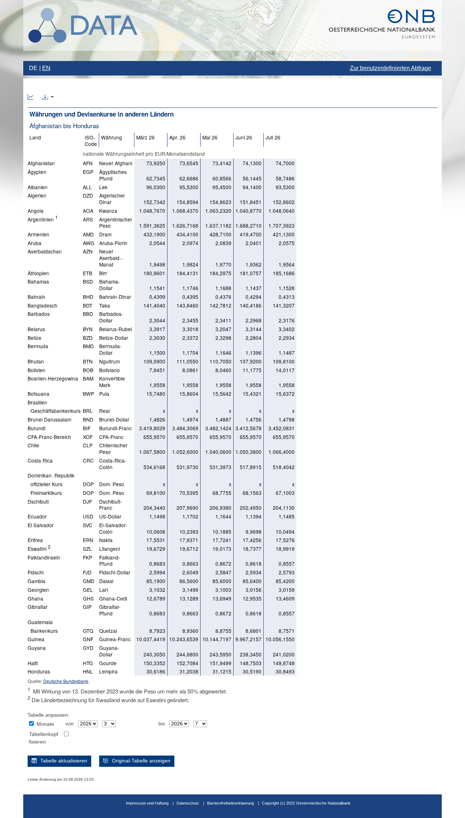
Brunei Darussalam (49, 419)
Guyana (37, 647)
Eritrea (35, 540)
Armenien (38, 234)
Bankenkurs (43, 630)
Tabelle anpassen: (48, 715)
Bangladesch (42, 305)
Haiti (33, 663)
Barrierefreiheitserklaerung (230, 803)
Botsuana (38, 393)
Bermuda (38, 346)
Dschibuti (38, 501)
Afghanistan (41, 163)
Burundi (36, 428)
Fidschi (36, 572)
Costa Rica (40, 460)
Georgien (38, 589)
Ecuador (37, 516)
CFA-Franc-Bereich (49, 436)
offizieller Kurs (45, 484)
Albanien (38, 187)
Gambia (36, 581)
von (69, 724)
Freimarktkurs (45, 492)
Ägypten (37, 171)
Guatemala (40, 622)
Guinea (36, 639)
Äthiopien (38, 273)
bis (161, 724)
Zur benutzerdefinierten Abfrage (390, 68)
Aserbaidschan (45, 251)
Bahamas (38, 281)
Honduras (39, 671)
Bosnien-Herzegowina (53, 378)
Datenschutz (188, 803)
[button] (48, 97)
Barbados (39, 313)
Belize (34, 337)
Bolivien (36, 370)
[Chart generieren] (30, 97)
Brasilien (37, 402)
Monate (45, 724)
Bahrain (36, 296)
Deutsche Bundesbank (65, 681)
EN (46, 68)
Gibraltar (38, 606)
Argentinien (43, 219)
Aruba (34, 243)
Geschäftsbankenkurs (54, 410)
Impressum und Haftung (147, 803)
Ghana (35, 598)
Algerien (37, 195)
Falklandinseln (44, 557)
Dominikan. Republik (51, 475)
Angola (36, 210)
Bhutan (36, 361)
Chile (33, 445)
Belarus (36, 329)
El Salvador (41, 525)
